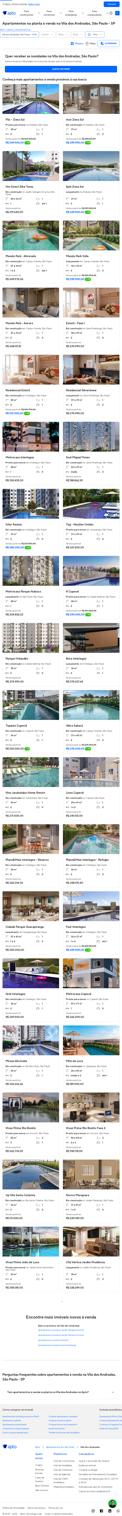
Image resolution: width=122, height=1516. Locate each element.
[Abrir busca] (117, 13)
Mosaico (79, 43)
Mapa (92, 43)
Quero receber (61, 69)
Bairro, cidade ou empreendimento (15, 29)
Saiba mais (34, 4)
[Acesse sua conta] (111, 13)
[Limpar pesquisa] (36, 34)
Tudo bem (111, 4)
